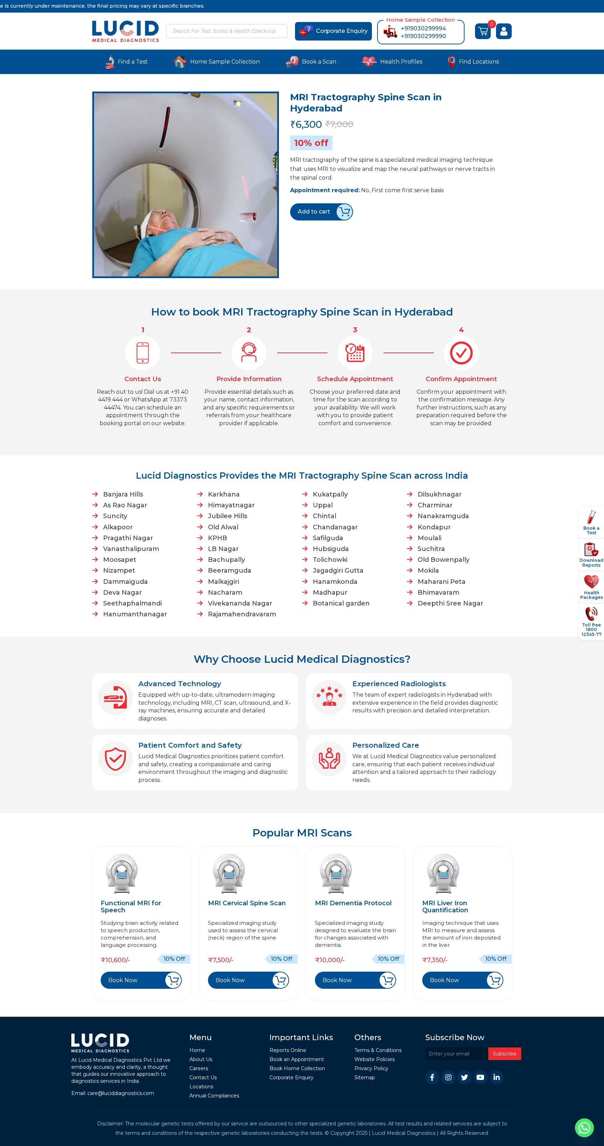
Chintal (324, 516)
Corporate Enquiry (342, 31)
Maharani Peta (442, 582)
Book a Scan (319, 61)
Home (197, 1050)
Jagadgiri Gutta (338, 570)
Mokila (428, 570)
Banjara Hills (123, 494)
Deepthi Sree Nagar (450, 603)
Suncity (115, 516)
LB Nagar (223, 549)
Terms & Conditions (378, 1050)
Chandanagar (335, 527)
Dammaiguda (125, 582)
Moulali (429, 538)
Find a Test (133, 61)
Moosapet (119, 560)
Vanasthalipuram (131, 549)
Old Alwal (223, 527)
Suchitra (431, 549)
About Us (200, 1059)
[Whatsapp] (584, 1127)
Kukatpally (330, 494)
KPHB (217, 538)
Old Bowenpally (443, 560)
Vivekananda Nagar (240, 603)
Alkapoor (118, 527)
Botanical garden (341, 603)
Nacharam (225, 592)
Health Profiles (401, 61)
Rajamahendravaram (242, 614)
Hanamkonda (335, 582)
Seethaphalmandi (132, 603)
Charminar (435, 505)
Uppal (323, 505)
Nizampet (119, 570)
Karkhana (224, 494)
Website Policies (374, 1059)
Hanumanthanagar (135, 614)
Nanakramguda (443, 516)
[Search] (281, 32)
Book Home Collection (297, 1069)
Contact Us (203, 1078)
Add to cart (314, 211)
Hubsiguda (331, 549)
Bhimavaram (438, 592)
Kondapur (434, 527)
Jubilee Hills (227, 516)
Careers (198, 1069)
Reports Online (287, 1050)
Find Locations (479, 61)
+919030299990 (423, 36)
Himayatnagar (231, 505)
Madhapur (330, 592)
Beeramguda (229, 570)
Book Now (122, 980)
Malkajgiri (223, 582)
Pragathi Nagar (128, 538)
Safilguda (328, 538)
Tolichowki (330, 560)
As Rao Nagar (125, 505)
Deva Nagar (122, 592)
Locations (201, 1087)
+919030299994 (423, 28)
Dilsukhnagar (440, 494)
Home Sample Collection (225, 61)
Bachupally (226, 560)
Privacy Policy (371, 1069)
